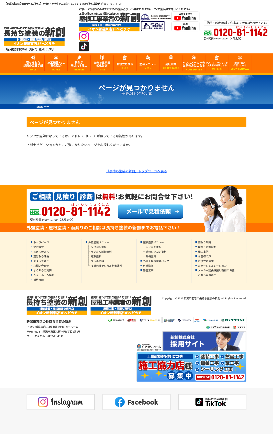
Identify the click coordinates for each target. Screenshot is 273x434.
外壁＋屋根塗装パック (156, 261)
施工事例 (203, 252)
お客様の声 (204, 256)
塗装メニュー (147, 65)
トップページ (41, 242)
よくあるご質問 (42, 270)
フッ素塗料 (97, 261)
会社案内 (171, 65)
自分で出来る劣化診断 (102, 65)
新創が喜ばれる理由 (79, 65)
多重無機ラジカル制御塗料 (106, 266)
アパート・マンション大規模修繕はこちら (217, 65)
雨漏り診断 (204, 242)
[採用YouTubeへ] (185, 29)
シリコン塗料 (99, 247)
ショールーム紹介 (43, 275)
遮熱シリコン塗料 (156, 252)
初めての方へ (41, 252)
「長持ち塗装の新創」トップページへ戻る (136, 170)
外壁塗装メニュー (98, 242)
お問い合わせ (41, 266)
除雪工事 (148, 270)
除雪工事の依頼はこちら (240, 65)
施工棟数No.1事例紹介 (56, 65)
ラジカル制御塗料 (101, 252)
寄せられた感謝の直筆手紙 (33, 65)
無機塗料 (151, 256)
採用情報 (38, 280)
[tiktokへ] (84, 49)
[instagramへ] (84, 39)
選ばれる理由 (41, 256)
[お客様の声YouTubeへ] (185, 19)
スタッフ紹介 (41, 261)
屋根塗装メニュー (153, 242)
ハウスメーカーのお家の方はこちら (194, 65)
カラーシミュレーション (212, 266)
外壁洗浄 (148, 266)
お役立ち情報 (125, 65)
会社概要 (38, 247)
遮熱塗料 (96, 256)
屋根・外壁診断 (207, 247)
